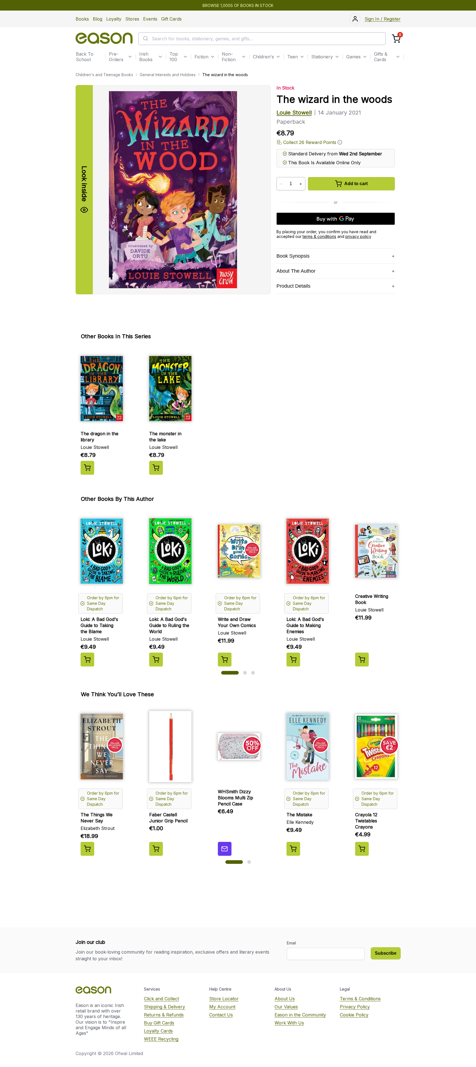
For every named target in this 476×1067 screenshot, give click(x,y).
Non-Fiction (229, 56)
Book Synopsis (293, 256)
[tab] (230, 673)
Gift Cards (171, 19)
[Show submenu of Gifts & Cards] (397, 56)
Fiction (201, 56)
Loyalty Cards (158, 1031)
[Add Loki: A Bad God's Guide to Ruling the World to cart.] (156, 659)
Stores (132, 19)
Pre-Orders (116, 56)
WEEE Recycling (161, 1039)
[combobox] (262, 38)
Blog (97, 19)
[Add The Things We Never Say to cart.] (87, 849)
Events (150, 19)
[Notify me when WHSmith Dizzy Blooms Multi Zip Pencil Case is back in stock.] (224, 849)
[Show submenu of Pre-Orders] (130, 56)
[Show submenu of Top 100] (185, 56)
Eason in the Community (300, 1015)
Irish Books (146, 56)
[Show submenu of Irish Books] (160, 56)
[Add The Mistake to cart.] (293, 849)
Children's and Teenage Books (104, 74)
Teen (292, 56)
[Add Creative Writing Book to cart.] (362, 659)
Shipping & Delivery (164, 1006)
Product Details (293, 286)
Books (82, 19)
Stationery (322, 56)
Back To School (84, 56)
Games (353, 56)
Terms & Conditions (360, 998)
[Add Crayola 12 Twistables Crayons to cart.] (362, 849)
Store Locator (224, 998)
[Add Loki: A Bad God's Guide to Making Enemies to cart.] (293, 659)
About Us (285, 998)
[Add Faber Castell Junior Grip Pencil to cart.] (156, 849)
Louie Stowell (294, 112)
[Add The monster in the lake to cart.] (156, 468)
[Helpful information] (339, 142)
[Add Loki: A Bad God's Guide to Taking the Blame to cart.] (87, 659)
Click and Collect (161, 998)
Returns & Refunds (164, 1015)
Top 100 (174, 56)
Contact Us (221, 1015)
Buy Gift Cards (159, 1023)
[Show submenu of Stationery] (337, 56)
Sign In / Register (383, 19)
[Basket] (396, 38)
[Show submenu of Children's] (278, 56)
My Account (222, 1006)
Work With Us (289, 1023)
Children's (263, 56)
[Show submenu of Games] (364, 56)
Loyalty (113, 19)
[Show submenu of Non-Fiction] (243, 56)
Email (291, 943)
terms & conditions (319, 236)
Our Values (286, 1006)
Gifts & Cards (380, 56)
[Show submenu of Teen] (302, 56)
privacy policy (358, 236)
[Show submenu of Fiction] (212, 56)
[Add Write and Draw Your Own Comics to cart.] (224, 659)
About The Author (295, 271)
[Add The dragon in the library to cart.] (87, 468)
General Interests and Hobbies (168, 74)
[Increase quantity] (300, 184)
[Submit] (145, 39)
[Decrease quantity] (281, 184)
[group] (238, 412)
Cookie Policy (354, 1015)
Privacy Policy (355, 1006)
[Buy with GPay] (335, 219)
